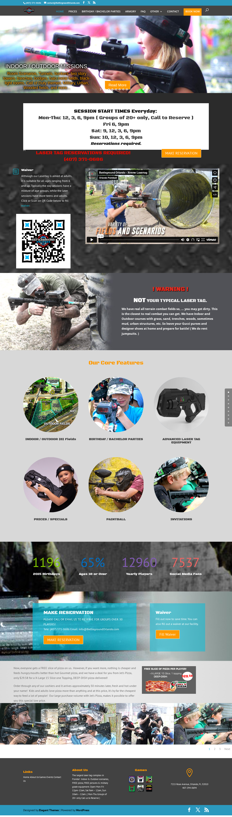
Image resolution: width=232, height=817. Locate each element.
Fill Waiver (168, 634)
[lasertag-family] (145, 743)
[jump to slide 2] (109, 89)
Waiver (27, 170)
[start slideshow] (101, 89)
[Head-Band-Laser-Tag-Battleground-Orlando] (29, 743)
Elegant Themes (49, 810)
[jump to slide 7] (127, 89)
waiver (25, 205)
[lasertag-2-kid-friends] (203, 743)
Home (26, 777)
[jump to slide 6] (123, 89)
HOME (60, 11)
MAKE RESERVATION (181, 153)
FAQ (143, 11)
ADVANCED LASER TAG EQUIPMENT (181, 440)
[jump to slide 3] (112, 89)
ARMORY (130, 11)
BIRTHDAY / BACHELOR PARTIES (101, 11)
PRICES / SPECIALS (50, 519)
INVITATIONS (181, 519)
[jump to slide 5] (119, 89)
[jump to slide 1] (105, 89)
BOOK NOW (192, 11)
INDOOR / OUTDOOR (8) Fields (50, 439)
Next (227, 749)
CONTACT (173, 11)
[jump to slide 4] (116, 89)
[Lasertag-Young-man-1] (87, 743)
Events (50, 777)
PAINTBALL (116, 519)
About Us (34, 777)
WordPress (82, 810)
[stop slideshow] (131, 89)
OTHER (154, 11)
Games (42, 777)
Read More (162, 69)
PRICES (73, 11)
